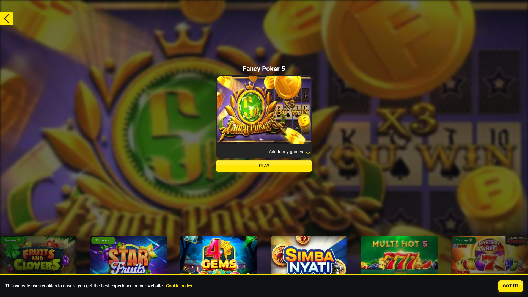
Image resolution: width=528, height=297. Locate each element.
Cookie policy (179, 285)
